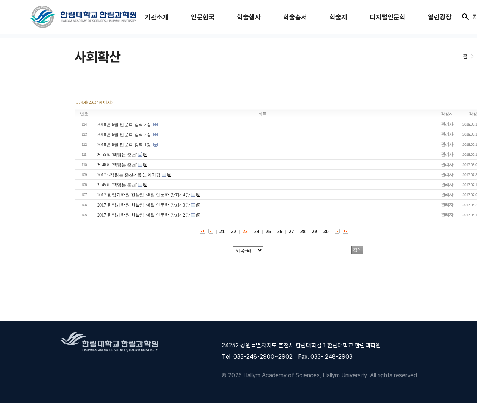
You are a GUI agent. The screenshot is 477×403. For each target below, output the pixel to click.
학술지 (338, 17)
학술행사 (249, 17)
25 (268, 231)
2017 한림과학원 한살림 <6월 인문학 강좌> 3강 (143, 205)
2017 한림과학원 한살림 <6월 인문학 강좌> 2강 (143, 215)
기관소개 (156, 17)
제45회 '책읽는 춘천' (117, 185)
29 (314, 231)
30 (326, 231)
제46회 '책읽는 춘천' (117, 164)
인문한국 (203, 17)
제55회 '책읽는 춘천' (117, 154)
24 (256, 231)
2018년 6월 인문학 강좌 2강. (124, 134)
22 (233, 231)
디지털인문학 (387, 17)
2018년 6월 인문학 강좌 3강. (124, 124)
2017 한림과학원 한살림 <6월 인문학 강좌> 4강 (143, 195)
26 (279, 231)
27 (291, 231)
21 (222, 231)
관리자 (447, 124)
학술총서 (295, 17)
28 (303, 231)
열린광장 (440, 17)
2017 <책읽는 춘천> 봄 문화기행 (129, 174)
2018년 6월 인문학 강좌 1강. (124, 144)
